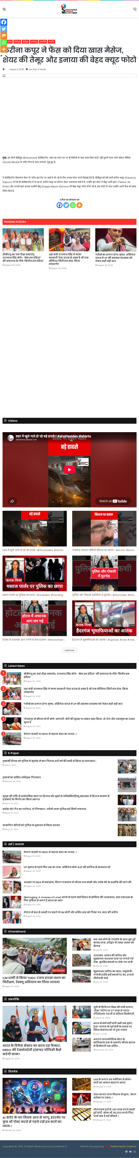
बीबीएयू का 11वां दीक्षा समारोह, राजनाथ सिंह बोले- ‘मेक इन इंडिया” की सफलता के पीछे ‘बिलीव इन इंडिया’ (23, 258)
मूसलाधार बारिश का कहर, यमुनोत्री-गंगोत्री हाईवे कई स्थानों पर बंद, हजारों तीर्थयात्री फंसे (113, 975)
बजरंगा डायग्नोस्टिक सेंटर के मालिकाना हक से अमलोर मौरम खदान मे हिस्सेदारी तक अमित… (114, 1043)
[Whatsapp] (73, 205)
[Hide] (1, 55)
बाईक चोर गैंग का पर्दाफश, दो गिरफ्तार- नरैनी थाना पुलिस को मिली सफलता (44, 809)
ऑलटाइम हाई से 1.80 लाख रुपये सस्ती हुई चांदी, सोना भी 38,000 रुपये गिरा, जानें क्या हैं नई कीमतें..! (114, 1113)
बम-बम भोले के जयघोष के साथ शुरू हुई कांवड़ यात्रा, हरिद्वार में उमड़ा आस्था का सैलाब (114, 943)
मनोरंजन (34, 41)
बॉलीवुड (17, 41)
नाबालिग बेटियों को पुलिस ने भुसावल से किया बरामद (31, 825)
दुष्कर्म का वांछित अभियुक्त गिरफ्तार (22, 777)
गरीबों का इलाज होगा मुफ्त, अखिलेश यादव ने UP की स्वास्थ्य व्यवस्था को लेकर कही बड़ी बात (115, 258)
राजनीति (43, 41)
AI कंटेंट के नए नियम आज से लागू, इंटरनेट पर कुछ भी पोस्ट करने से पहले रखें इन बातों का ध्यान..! (34, 1121)
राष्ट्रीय (51, 41)
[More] (79, 205)
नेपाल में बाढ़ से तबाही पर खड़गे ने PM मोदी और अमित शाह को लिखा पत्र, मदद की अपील (71, 912)
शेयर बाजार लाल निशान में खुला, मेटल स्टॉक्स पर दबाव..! (114, 1096)
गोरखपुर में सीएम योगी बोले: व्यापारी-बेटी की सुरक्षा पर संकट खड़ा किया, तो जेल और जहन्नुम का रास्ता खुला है (79, 720)
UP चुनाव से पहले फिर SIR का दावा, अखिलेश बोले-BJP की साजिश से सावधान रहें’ (67, 867)
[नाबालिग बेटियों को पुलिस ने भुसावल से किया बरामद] (127, 830)
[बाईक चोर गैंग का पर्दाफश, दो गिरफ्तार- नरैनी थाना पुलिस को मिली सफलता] (127, 815)
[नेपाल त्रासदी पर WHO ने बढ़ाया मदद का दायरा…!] (12, 738)
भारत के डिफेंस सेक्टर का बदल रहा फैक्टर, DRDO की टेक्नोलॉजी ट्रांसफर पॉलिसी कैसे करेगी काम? (32, 1050)
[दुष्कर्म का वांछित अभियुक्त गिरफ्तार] (127, 784)
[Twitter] (66, 205)
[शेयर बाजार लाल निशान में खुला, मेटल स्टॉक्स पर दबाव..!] (81, 1099)
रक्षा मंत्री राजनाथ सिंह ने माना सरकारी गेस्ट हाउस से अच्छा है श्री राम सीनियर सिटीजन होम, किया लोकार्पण (68, 259)
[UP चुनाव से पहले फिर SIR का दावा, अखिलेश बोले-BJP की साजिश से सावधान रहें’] (12, 872)
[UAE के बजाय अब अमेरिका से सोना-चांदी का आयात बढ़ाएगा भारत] (81, 1084)
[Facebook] (60, 205)
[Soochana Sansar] (69, 9)
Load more (69, 650)
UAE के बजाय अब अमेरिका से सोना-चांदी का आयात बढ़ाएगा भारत (112, 1081)
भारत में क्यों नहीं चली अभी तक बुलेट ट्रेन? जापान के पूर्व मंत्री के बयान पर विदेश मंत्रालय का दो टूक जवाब (112, 1027)
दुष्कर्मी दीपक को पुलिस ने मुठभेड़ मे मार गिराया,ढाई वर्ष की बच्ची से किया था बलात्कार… (50, 761)
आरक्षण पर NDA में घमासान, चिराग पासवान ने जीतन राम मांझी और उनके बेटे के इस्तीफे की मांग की (77, 882)
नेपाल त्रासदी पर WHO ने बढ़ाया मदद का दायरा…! (50, 734)
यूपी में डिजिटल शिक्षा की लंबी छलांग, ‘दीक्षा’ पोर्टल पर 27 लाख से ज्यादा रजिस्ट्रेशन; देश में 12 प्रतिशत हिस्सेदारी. (114, 1010)
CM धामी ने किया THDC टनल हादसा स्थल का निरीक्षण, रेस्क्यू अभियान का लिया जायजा (34, 980)
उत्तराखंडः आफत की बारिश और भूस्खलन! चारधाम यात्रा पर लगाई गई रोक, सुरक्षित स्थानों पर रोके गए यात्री (113, 959)
